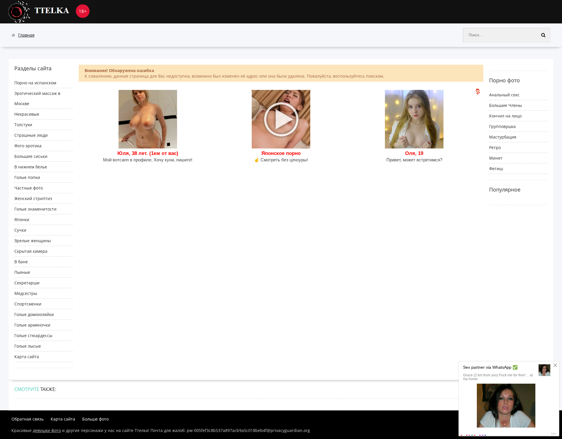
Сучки (20, 230)
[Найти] (543, 35)
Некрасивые (26, 114)
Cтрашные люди (31, 135)
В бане (21, 261)
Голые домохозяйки (34, 314)
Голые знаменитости (35, 209)
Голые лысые (27, 346)
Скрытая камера (30, 251)
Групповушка (502, 126)
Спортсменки (27, 304)
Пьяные (22, 272)
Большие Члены (505, 105)
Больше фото (95, 419)
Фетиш (496, 168)
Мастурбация (502, 137)
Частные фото (28, 188)
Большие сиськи (30, 156)
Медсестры (25, 293)
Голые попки (27, 177)
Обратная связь (27, 419)
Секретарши (27, 283)
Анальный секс (504, 95)
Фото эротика (28, 145)
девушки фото (47, 430)
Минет (496, 158)
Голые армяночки (32, 325)
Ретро (495, 147)
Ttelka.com (52, 11)
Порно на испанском (35, 83)
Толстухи (23, 124)
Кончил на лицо (505, 116)
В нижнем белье (30, 167)
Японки (21, 219)
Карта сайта (26, 356)
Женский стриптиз (33, 198)
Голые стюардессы (33, 335)
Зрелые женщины (32, 240)
